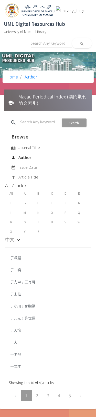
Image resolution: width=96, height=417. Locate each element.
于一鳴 (15, 269)
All (11, 193)
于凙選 (15, 257)
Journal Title (25, 147)
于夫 (13, 342)
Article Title (24, 177)
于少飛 (15, 354)
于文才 (15, 366)
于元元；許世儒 (22, 318)
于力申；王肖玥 (22, 281)
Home (12, 77)
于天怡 (15, 330)
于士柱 (15, 293)
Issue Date (24, 167)
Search (74, 123)
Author (30, 77)
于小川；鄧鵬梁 (22, 306)
